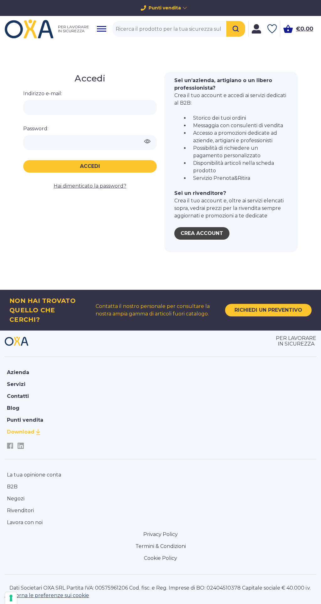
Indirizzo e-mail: (42, 93)
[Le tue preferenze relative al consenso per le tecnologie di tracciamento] (11, 598)
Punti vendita (165, 8)
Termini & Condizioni (160, 546)
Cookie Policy (160, 558)
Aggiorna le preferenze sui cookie (47, 595)
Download (20, 432)
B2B (12, 487)
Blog (13, 408)
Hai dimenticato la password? (90, 186)
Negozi (15, 499)
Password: (35, 129)
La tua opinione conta (34, 475)
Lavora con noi (25, 522)
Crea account (202, 233)
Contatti (18, 396)
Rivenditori (20, 510)
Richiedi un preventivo (268, 310)
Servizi (16, 384)
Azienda (18, 372)
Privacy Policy (160, 534)
